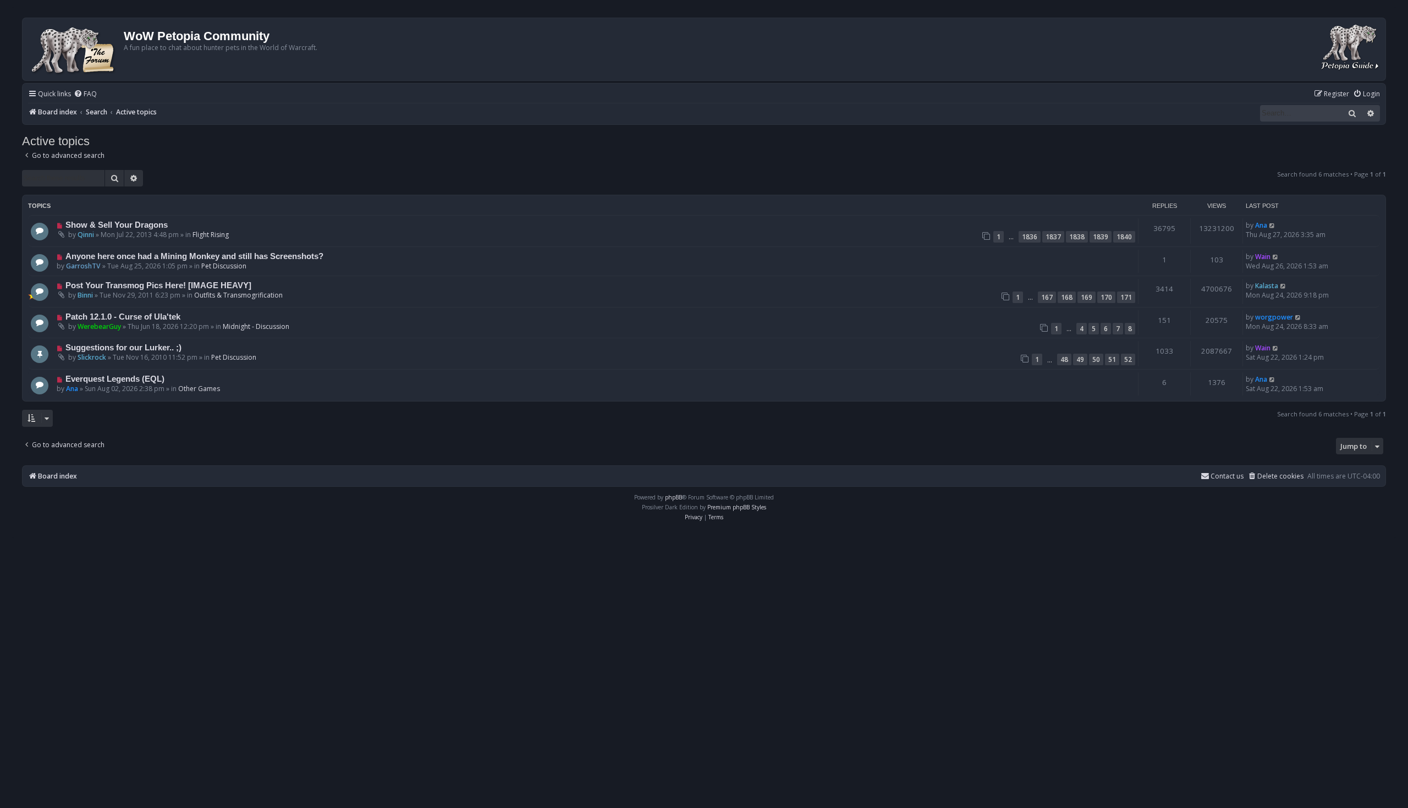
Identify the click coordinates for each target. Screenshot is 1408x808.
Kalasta (1266, 285)
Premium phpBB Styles (736, 507)
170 (1106, 297)
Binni (85, 295)
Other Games (199, 388)
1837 (1053, 236)
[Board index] (74, 49)
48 (1064, 359)
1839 (1100, 236)
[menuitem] (85, 94)
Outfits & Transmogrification (238, 295)
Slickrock (92, 357)
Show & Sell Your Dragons (116, 225)
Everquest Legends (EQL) (114, 379)
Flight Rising (211, 234)
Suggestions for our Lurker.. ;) (123, 347)
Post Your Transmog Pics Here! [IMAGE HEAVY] (158, 285)
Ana (1261, 225)
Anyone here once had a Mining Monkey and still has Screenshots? (194, 256)
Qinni (86, 234)
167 (1047, 297)
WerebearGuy (99, 326)
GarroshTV (83, 266)
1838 (1077, 236)
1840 (1124, 236)
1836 (1029, 236)
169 (1086, 297)
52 (1128, 359)
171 (1126, 297)
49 (1080, 359)
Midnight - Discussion (256, 326)
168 (1066, 297)
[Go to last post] (1272, 225)
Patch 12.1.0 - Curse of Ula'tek (122, 316)
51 (1112, 359)
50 (1096, 359)
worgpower (1274, 317)
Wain (1262, 256)
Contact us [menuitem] (1227, 476)
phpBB (673, 497)
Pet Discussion (223, 266)
